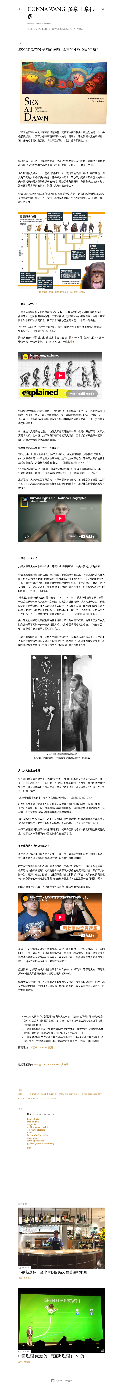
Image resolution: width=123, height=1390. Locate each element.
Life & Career (44, 1098)
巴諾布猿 (35, 1094)
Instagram (39, 1064)
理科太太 (77, 1094)
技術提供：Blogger (64, 1380)
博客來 (34, 1047)
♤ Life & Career (37, 29)
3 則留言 (27, 1278)
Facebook (53, 1064)
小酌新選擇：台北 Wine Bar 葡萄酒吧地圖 (52, 1272)
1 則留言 (27, 1362)
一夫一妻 (27, 1094)
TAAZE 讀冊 (46, 1047)
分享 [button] (20, 1090)
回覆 (29, 1148)
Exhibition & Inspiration (28, 1098)
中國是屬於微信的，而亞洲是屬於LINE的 (51, 1356)
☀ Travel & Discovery (61, 29)
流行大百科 (63, 1094)
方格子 (65, 1064)
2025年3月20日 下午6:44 (43, 1114)
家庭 (71, 1094)
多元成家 (50, 1094)
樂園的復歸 (92, 1094)
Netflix (54, 1098)
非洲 (56, 1094)
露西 (100, 1094)
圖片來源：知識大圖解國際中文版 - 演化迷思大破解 (61, 292)
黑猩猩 (84, 1094)
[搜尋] (103, 8)
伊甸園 (43, 1094)
